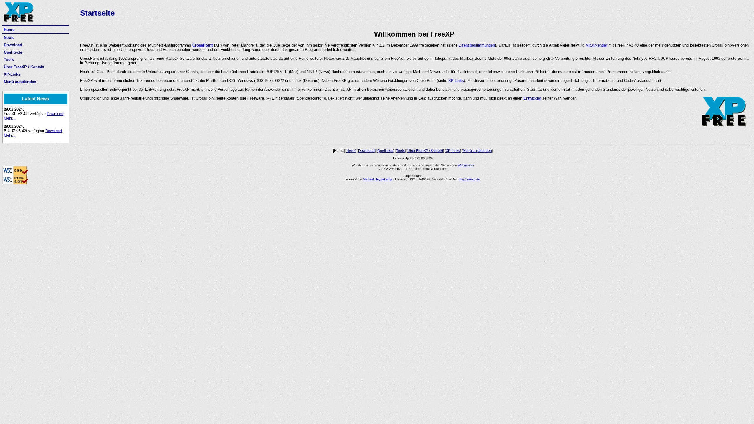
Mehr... (10, 118)
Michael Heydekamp (377, 179)
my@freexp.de (469, 179)
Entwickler (532, 98)
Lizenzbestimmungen (477, 45)
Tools (9, 59)
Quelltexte (13, 52)
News (9, 37)
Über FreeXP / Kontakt (24, 67)
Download (13, 45)
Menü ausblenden (20, 82)
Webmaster (466, 165)
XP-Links (12, 74)
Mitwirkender (596, 45)
